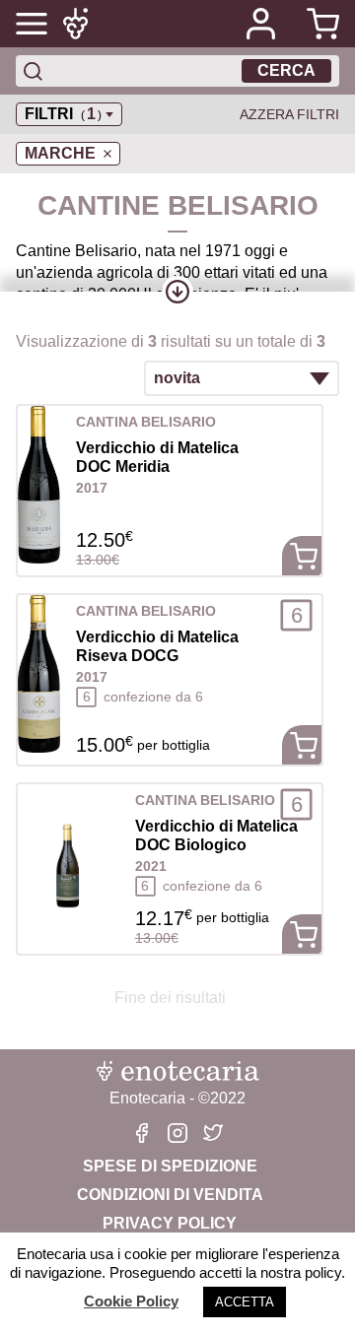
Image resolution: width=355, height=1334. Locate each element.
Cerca (286, 70)
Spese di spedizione (170, 1166)
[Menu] (31, 23)
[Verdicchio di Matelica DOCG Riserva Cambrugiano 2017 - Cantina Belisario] (39, 674)
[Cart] (315, 23)
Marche (60, 153)
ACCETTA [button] (244, 1302)
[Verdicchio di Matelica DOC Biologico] (68, 863)
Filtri (63, 113)
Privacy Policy (170, 1223)
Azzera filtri (289, 114)
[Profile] (260, 23)
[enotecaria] (79, 23)
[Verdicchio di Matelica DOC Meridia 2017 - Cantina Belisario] (39, 485)
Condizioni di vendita (170, 1194)
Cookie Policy (131, 1301)
